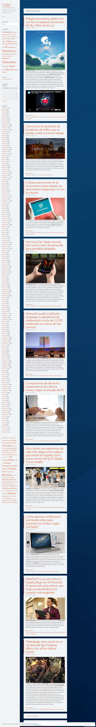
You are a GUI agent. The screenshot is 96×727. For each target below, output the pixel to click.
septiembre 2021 (6, 224)
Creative (5, 452)
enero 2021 (4, 240)
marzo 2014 (4, 402)
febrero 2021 (5, 238)
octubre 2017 (5, 317)
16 (12, 94)
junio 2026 (4, 112)
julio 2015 (4, 370)
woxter (3, 502)
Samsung (33, 306)
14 (7, 94)
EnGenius (48, 709)
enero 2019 (4, 287)
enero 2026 (4, 121)
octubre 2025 (5, 127)
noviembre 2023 (5, 173)
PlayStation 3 (12, 47)
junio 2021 (4, 230)
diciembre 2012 (5, 432)
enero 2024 (4, 169)
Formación (14, 36)
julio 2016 (4, 347)
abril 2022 (4, 210)
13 (5, 94)
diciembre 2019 (5, 266)
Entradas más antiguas (32, 716)
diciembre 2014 (5, 384)
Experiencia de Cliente (45, 440)
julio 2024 (4, 157)
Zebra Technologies (11, 502)
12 (3, 94)
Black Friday (5, 443)
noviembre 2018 (5, 291)
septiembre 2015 (6, 366)
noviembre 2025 (5, 125)
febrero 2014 (5, 404)
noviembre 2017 (5, 315)
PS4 (7, 490)
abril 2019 (4, 281)
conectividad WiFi (41, 709)
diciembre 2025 (5, 123)
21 (7, 96)
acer (5, 437)
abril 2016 (4, 353)
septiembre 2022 (6, 200)
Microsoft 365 (50, 375)
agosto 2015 (4, 368)
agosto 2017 (4, 321)
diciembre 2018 (5, 289)
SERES (3, 496)
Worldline (14, 500)
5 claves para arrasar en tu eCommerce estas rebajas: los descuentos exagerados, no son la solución (45, 187)
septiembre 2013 (6, 414)
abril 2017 (4, 329)
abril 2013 (4, 424)
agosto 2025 (5, 131)
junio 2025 (4, 135)
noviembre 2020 (5, 244)
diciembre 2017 (5, 313)
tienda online (47, 571)
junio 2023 (4, 183)
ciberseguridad (10, 448)
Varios (12, 66)
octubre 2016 (5, 341)
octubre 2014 (5, 388)
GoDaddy (42, 571)
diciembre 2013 (5, 408)
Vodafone (8, 500)
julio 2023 (4, 181)
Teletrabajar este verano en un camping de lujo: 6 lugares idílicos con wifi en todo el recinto (44, 647)
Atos (32, 507)
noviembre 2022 (5, 197)
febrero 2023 (5, 191)
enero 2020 (4, 264)
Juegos (32, 117)
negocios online (60, 232)
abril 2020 (4, 258)
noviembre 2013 (5, 410)
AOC (11, 440)
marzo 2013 (4, 426)
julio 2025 (4, 133)
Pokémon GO (4, 490)
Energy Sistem (6, 457)
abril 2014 (4, 400)
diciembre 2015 (5, 360)
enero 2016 (4, 358)
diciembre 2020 (5, 242)
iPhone (4, 41)
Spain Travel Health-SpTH (55, 507)
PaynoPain (12, 484)
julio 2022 (4, 204)
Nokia (15, 479)
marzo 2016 (4, 355)
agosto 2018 (5, 297)
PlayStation (13, 486)
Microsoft (33, 375)
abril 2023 (4, 187)
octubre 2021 (5, 222)
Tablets (36, 632)
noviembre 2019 (5, 268)
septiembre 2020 (6, 248)
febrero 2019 (5, 285)
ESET (11, 457)
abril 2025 (4, 139)
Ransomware (11, 490)
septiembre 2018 (6, 295)
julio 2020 (4, 252)
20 (5, 96)
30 (12, 99)
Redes (12, 54)
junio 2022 (4, 206)
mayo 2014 (4, 398)
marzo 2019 (4, 283)
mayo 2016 (4, 351)
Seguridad (5, 58)
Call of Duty (12, 443)
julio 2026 (4, 110)
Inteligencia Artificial (9, 466)
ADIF (41, 375)
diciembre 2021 (5, 218)
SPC (9, 496)
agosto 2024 (5, 155)
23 (12, 96)
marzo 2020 (4, 260)
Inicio (3, 16)
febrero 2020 (5, 262)
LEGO (6, 471)
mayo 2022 (4, 208)
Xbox (3, 69)
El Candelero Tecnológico (6, 5)
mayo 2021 (4, 232)
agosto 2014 (4, 392)
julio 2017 (4, 323)
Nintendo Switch (37, 117)
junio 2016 (4, 349)
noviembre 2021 (5, 220)
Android (14, 32)
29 (10, 99)
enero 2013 (4, 430)
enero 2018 (4, 311)
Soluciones (33, 174)
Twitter (4, 77)
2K (2, 437)
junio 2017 (4, 325)
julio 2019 (4, 276)
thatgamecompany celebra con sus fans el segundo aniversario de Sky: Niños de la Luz (45, 22)
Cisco (16, 448)
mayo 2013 (4, 422)
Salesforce (4, 493)
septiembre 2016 (6, 343)
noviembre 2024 (5, 149)
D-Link (7, 452)
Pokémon (14, 488)
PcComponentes (6, 486)
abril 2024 (4, 163)
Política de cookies (37, 724)
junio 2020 (4, 254)
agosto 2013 (4, 416)
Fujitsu (3, 38)
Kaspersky (14, 41)
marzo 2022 (4, 212)
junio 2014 (4, 396)
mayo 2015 (4, 374)
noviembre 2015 (5, 362)
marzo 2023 (4, 189)
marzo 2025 (4, 141)
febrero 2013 (5, 428)
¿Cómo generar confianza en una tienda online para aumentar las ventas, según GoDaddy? (43, 522)
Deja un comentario (48, 174)
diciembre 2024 (5, 147)
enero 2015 (4, 382)
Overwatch (16, 482)
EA (6, 454)
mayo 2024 (4, 161)
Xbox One (10, 69)
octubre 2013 (5, 412)
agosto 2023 (4, 179)
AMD (9, 440)
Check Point (7, 445)
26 (3, 99)
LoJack (42, 174)
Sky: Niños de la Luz (50, 117)
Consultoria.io (49, 232)
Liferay (12, 471)
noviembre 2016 (5, 339)
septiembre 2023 (6, 177)
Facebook (5, 460)
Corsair (10, 450)
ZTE (16, 502)
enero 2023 (4, 193)
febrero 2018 (5, 309)
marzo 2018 (4, 307)
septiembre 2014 (6, 390)
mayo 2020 (4, 256)
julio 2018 (4, 299)
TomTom (14, 496)
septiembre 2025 (6, 129)
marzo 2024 (4, 165)
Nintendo (12, 477)
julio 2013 (4, 418)
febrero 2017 (5, 333)
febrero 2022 (5, 214)
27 (5, 99)
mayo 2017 (4, 327)
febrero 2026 (5, 119)
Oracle (12, 482)
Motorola (8, 477)
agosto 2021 (4, 226)
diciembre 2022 (5, 195)
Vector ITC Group (13, 498)
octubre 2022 (5, 198)
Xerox (6, 502)
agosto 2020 (5, 250)
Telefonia (5, 66)
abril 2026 (4, 116)
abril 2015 (4, 376)
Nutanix (3, 482)
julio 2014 (4, 394)
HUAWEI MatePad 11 (57, 632)
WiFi (32, 709)
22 (10, 96)
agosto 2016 (5, 345)
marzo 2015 (4, 378)
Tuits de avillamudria (6, 79)
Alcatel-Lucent (9, 437)
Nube (3, 47)
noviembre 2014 (5, 386)
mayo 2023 (4, 185)
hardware (8, 38)
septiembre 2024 (6, 153)
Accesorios (6, 32)
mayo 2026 (4, 114)
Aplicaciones (6, 34)
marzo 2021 (4, 236)
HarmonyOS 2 (46, 632)
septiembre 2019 (6, 272)
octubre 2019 (5, 270)
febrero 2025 (5, 143)
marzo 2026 (4, 118)
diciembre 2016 (5, 337)
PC (6, 46)
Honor (3, 463)
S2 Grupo (15, 490)
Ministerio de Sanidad (44, 507)
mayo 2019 (4, 279)
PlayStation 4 (9, 50)
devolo (14, 452)
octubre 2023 (5, 175)
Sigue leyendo (30, 115)
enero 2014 (4, 406)
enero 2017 (4, 335)
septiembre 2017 (6, 319)
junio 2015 (4, 372)
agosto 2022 (5, 202)
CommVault (5, 450)
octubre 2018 (5, 293)
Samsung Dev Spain (48, 306)
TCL (11, 496)
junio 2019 (4, 277)
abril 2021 (4, 234)
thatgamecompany (58, 117)
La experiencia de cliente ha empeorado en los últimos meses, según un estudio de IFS (45, 386)
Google (15, 460)
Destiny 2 (11, 452)
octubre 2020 (5, 246)
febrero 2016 (5, 357)
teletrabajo (52, 709)
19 (3, 96)
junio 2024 (4, 159)
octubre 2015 (5, 364)
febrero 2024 (5, 167)
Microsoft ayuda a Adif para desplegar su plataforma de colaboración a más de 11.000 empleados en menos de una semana (44, 320)
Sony (6, 496)
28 (7, 99)
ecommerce (33, 232)
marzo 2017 (4, 331)
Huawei (32, 632)
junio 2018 (4, 301)
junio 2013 (4, 420)
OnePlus (8, 482)
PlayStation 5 (6, 54)
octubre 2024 (5, 151)
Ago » (6, 101)
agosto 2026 (5, 108)
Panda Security (6, 484)
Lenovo (9, 471)
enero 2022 (4, 216)
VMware (4, 500)
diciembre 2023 (5, 171)
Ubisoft (8, 498)
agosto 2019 (5, 274)
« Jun (3, 101)
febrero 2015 (5, 380)
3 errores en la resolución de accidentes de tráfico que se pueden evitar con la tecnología (45, 129)
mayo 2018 (4, 303)
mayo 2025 (4, 137)
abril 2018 (4, 305)
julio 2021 (4, 228)
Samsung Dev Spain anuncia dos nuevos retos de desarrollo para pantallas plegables (44, 245)
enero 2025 (4, 145)
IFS (50, 440)
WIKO (11, 500)
